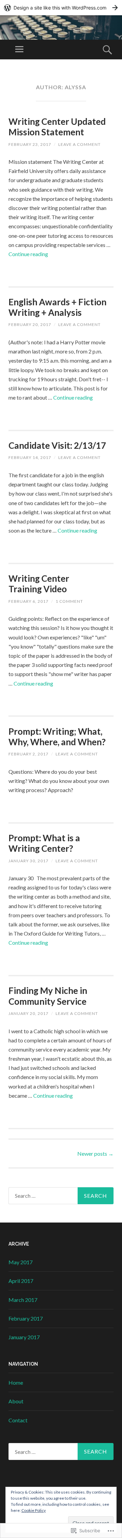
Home (15, 1382)
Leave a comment (79, 144)
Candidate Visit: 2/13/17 (57, 445)
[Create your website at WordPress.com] (61, 7)
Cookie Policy (33, 1510)
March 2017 (22, 1299)
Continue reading (28, 254)
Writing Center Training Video (38, 583)
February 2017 (25, 1318)
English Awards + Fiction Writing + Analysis (57, 307)
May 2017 (20, 1262)
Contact (17, 1420)
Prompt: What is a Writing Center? (44, 843)
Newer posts (95, 1153)
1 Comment (69, 601)
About (15, 1401)
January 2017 (24, 1337)
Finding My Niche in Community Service (47, 995)
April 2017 (20, 1280)
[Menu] (19, 49)
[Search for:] (61, 1195)
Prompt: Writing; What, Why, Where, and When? (57, 736)
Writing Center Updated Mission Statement (57, 126)
